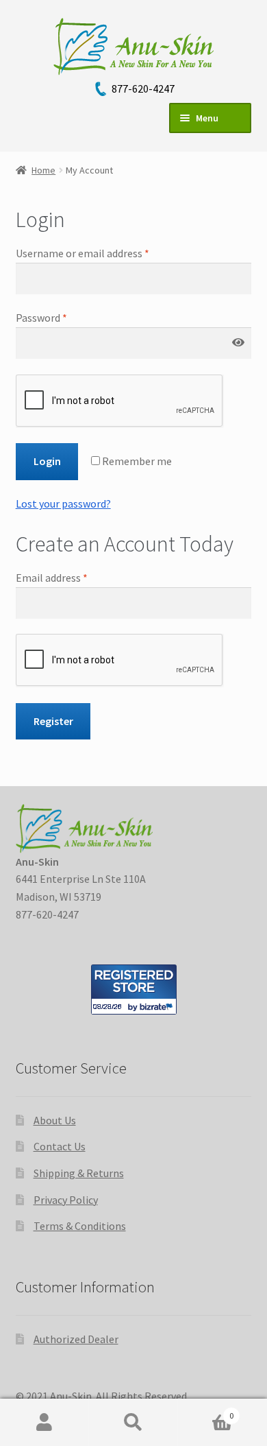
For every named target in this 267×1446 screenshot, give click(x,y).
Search (133, 1422)
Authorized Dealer (76, 1339)
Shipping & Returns (79, 1173)
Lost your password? (63, 503)
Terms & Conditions (80, 1226)
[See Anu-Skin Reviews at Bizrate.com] (134, 989)
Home (43, 170)
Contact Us (60, 1146)
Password (41, 317)
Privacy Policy (66, 1200)
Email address (52, 577)
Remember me (136, 461)
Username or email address (82, 253)
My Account (44, 1422)
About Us (55, 1120)
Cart (205, 1411)
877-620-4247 (143, 88)
